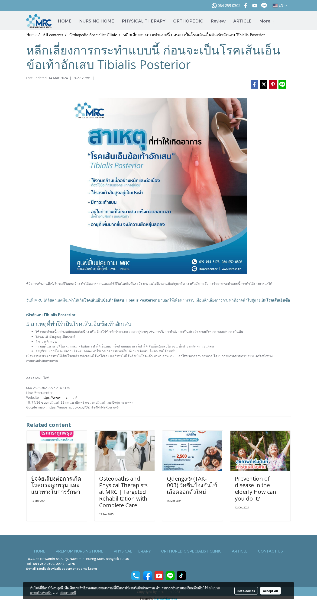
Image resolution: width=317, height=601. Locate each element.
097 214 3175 (65, 564)
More (265, 20)
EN (281, 5)
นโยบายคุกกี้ (68, 593)
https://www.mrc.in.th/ (59, 397)
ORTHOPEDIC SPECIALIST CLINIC (191, 551)
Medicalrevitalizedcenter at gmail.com (67, 568)
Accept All (270, 590)
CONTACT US (270, 551)
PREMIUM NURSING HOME (80, 551)
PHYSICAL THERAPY (143, 20)
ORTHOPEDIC (188, 20)
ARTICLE (242, 20)
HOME (64, 20)
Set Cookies (246, 590)
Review (218, 20)
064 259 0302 (43, 564)
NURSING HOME (96, 20)
